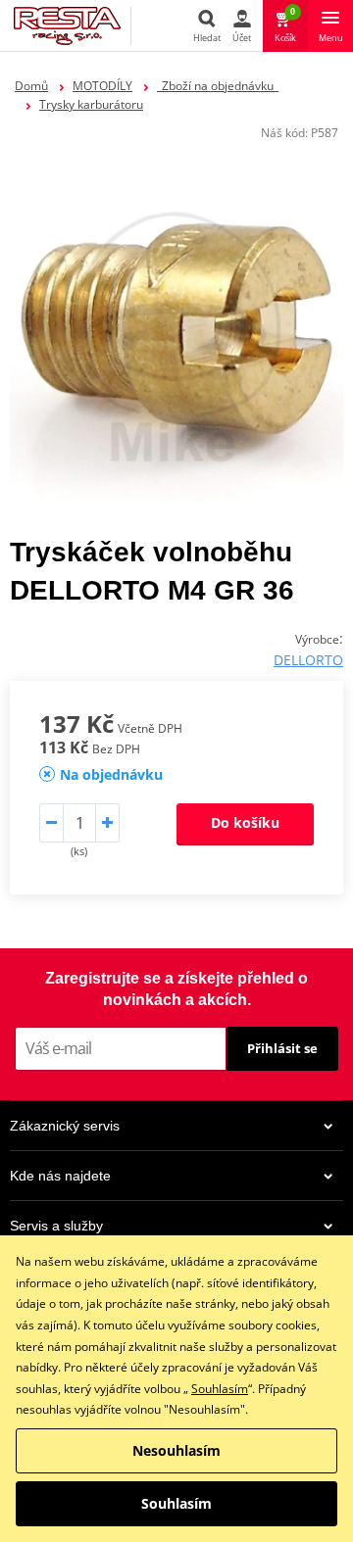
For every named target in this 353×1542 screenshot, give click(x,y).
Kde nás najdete (60, 1175)
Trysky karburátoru (91, 104)
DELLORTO (308, 660)
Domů (31, 85)
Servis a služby (56, 1225)
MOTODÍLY (102, 85)
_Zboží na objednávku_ (217, 85)
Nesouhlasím (176, 1450)
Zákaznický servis (65, 1125)
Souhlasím (219, 1388)
